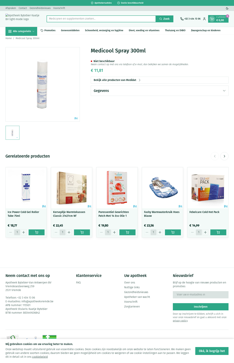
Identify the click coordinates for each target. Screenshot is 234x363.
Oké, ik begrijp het (212, 351)
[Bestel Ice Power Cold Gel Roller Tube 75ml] (37, 232)
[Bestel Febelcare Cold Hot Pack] (218, 232)
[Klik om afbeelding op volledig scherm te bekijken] (43, 84)
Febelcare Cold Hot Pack (204, 212)
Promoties (50, 30)
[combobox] (101, 18)
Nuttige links (132, 287)
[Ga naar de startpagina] (22, 19)
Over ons (129, 282)
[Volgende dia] (224, 156)
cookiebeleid (40, 357)
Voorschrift (59, 8)
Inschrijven (200, 306)
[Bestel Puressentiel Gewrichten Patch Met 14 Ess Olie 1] (127, 232)
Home (8, 38)
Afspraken (10, 8)
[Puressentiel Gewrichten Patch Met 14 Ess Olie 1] (116, 187)
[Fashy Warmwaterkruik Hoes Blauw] (162, 187)
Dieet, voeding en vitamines (144, 30)
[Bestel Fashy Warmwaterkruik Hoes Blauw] (173, 232)
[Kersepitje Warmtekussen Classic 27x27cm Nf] (71, 187)
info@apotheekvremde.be (37, 301)
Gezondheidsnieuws (40, 8)
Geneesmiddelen (70, 30)
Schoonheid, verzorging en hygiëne (104, 30)
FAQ (78, 282)
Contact (23, 8)
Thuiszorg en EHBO (175, 30)
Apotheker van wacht (137, 297)
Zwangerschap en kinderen (205, 30)
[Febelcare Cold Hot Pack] (207, 187)
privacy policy (180, 321)
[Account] (204, 19)
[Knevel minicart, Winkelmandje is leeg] (212, 19)
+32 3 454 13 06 (26, 297)
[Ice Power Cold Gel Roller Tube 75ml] (26, 187)
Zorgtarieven (132, 306)
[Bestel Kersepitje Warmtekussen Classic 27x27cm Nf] (82, 232)
